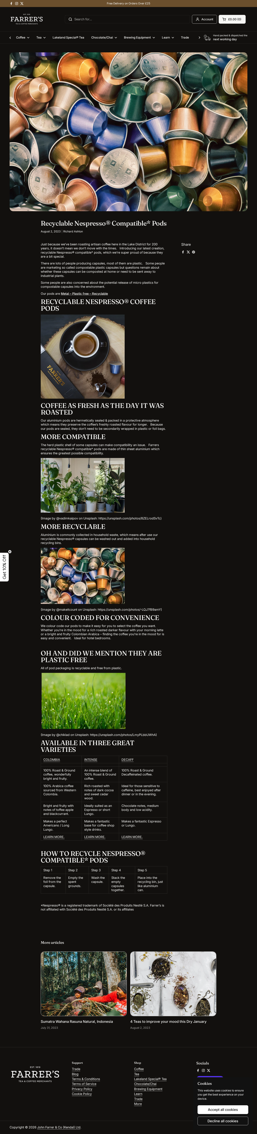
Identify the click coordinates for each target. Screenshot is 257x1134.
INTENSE (90, 759)
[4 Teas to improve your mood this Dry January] (173, 984)
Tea (136, 1074)
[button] (232, 19)
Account (207, 19)
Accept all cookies (223, 1109)
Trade (76, 1069)
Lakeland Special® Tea (150, 1079)
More (138, 1104)
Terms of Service (84, 1084)
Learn (138, 1094)
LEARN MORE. (54, 837)
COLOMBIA (51, 759)
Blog (75, 1074)
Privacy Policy (82, 1089)
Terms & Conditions (86, 1079)
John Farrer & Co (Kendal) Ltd (58, 1127)
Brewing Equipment (148, 1089)
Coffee (139, 1069)
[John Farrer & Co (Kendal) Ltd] (27, 19)
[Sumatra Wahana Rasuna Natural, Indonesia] (84, 984)
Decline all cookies (223, 1121)
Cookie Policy (82, 1094)
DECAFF (128, 759)
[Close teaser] (10, 551)
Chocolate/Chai (145, 1084)
